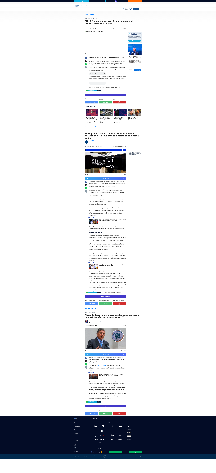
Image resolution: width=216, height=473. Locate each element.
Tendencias (102, 9)
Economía (92, 9)
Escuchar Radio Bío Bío (135, 1)
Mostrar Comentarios (105, 296)
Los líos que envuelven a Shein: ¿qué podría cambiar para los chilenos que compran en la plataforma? (112, 220)
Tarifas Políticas (77, 451)
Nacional (80, 9)
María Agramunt (92, 320)
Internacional (86, 9)
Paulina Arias (88, 26)
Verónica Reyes (93, 144)
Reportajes (76, 444)
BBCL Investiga (112, 9)
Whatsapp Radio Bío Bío (136, 452)
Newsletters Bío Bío (110, 1)
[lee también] (94, 221)
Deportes (97, 9)
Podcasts (76, 9)
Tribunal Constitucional (101, 365)
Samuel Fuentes (93, 324)
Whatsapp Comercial (116, 451)
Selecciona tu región (80, 1)
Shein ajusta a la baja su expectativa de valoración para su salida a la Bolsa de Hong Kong (112, 265)
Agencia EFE (91, 140)
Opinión (106, 9)
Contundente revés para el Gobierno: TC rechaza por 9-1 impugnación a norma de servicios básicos (111, 375)
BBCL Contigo (118, 9)
